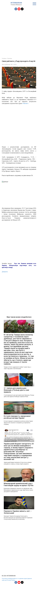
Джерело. (5, 272)
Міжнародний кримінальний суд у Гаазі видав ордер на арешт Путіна (18, 484)
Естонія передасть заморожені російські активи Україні (17, 417)
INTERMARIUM (16, 3)
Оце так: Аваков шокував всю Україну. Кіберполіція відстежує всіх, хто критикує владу (19, 265)
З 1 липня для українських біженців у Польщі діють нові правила (16, 390)
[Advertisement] (19, 33)
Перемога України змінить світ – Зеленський (18, 512)
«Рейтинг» (25, 103)
